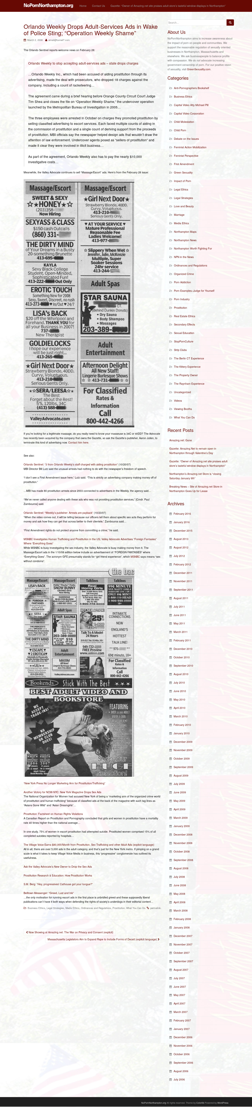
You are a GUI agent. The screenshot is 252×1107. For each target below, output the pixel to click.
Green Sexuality (183, 172)
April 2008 (179, 902)
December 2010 (183, 649)
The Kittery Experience (187, 366)
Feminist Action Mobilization (190, 147)
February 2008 (182, 919)
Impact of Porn (182, 181)
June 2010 (180, 691)
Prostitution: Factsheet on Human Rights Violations (53, 814)
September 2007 (183, 961)
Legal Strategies (55, 908)
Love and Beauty (184, 206)
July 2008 (179, 877)
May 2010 (179, 699)
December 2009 (183, 742)
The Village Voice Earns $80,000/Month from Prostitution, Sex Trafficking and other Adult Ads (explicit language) (89, 844)
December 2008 (183, 834)
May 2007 (179, 995)
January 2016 (182, 522)
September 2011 (183, 589)
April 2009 (179, 809)
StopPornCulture (183, 341)
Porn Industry (182, 299)
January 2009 (182, 826)
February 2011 (182, 640)
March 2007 (181, 1012)
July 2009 (179, 784)
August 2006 (181, 1071)
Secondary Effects (184, 324)
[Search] (230, 22)
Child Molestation (184, 122)
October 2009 (182, 758)
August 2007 (181, 969)
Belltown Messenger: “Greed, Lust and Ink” (49, 893)
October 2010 (182, 657)
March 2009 (181, 818)
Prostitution (119, 908)
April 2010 (179, 708)
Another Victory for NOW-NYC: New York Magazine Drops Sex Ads (62, 792)
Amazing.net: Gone (180, 440)
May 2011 (179, 623)
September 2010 (183, 665)
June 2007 (180, 986)
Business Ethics (36, 908)
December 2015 (183, 530)
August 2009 (181, 775)
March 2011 (181, 632)
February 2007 (182, 1020)
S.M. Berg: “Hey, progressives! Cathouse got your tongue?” (58, 884)
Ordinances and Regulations (96, 908)
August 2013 (181, 539)
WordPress (222, 1102)
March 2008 (181, 910)
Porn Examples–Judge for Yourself (194, 290)
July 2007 (179, 978)
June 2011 (180, 615)
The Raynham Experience (189, 383)
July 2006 (179, 1079)
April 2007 (179, 1003)
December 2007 (183, 936)
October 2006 (182, 1054)
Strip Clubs (180, 350)
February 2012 (182, 564)
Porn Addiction (182, 282)
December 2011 (183, 573)
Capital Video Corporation (189, 113)
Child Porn (180, 130)
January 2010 (182, 733)
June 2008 (180, 885)
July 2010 (179, 682)
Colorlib (200, 1102)
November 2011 (183, 581)
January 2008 (182, 927)
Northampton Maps (185, 231)
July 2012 (179, 556)
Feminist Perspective (186, 155)
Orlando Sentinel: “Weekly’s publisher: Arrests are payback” (58, 512)
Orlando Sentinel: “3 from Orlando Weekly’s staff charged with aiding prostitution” (71, 464)
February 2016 (182, 513)
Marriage (179, 214)
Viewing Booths (183, 409)
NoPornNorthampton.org (153, 1102)
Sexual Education (184, 333)
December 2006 (183, 1037)
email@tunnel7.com (59, 40)
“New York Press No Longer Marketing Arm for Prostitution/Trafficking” (64, 783)
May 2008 (179, 893)
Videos (178, 400)
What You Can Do (135, 908)
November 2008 (183, 843)
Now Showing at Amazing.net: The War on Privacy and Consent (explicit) (70, 932)
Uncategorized (182, 392)
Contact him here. (78, 442)
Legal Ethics (181, 189)
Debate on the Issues (186, 139)
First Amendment (184, 164)
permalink (155, 908)
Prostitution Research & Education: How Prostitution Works (58, 875)
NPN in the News (184, 257)
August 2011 (181, 598)
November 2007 (183, 944)
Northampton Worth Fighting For (193, 248)
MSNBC (135, 556)
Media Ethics (72, 908)
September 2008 (183, 860)
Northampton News (185, 240)
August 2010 (181, 674)
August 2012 (181, 547)
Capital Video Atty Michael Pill (191, 105)
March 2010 (181, 716)
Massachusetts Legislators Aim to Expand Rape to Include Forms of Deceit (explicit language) (103, 939)
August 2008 (181, 868)
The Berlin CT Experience (189, 358)
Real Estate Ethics (184, 316)
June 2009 (180, 792)
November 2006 (183, 1045)
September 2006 (183, 1062)
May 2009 (179, 801)
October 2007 (182, 952)
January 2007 (182, 1029)
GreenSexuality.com (198, 69)
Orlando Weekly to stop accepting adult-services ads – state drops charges (83, 63)
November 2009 (183, 750)
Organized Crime (184, 274)
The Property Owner (186, 375)
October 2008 (182, 851)
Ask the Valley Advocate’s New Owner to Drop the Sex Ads (58, 866)
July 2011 (179, 606)
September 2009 (183, 767)
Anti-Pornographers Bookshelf (191, 88)
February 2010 (182, 725)
